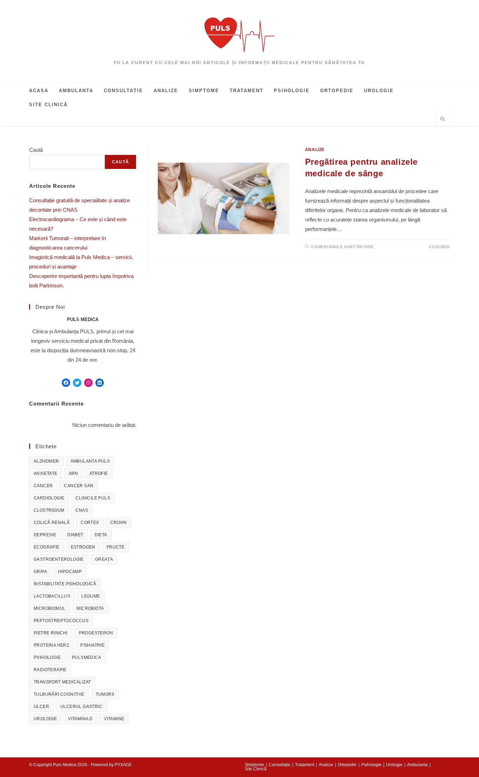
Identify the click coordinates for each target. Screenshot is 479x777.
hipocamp (70, 571)
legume (90, 596)
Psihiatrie (92, 645)
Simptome (254, 764)
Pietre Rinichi (51, 633)
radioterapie (50, 669)
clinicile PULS (92, 498)
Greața (104, 559)
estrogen (83, 547)
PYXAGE (123, 764)
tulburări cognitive (59, 694)
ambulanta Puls (90, 461)
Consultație (279, 764)
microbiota (90, 608)
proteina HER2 (51, 645)
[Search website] (442, 120)
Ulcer (41, 706)
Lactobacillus (52, 596)
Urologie (45, 718)
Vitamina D (80, 718)
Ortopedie (347, 764)
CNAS (81, 510)
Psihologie (47, 657)
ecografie (47, 547)
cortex (90, 522)
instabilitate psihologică (65, 583)
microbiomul (49, 608)
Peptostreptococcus (61, 620)
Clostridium (49, 510)
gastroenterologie (59, 559)
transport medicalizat (62, 682)
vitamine (114, 718)
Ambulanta (417, 764)
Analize (315, 149)
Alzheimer (46, 461)
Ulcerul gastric (81, 706)
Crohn (118, 522)
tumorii (105, 694)
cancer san (78, 485)
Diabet (75, 534)
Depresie (45, 534)
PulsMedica (86, 657)
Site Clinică (256, 768)
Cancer (43, 485)
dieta (101, 534)
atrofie (98, 473)
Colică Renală (51, 522)
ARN (73, 473)
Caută (36, 150)
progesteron (96, 633)
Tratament (304, 764)
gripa (40, 571)
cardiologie (49, 498)
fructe (115, 547)
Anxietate (46, 473)
